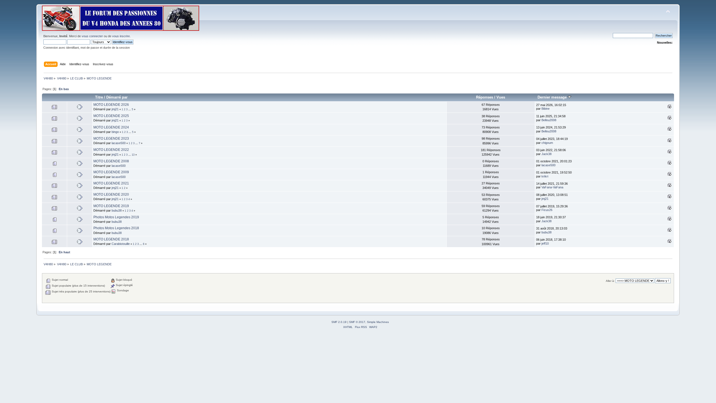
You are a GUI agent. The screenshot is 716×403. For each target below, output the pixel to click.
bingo (115, 131)
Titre (99, 97)
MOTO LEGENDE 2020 (111, 194)
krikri (544, 176)
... (130, 109)
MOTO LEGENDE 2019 (111, 206)
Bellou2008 (548, 120)
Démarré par (117, 97)
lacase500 (119, 143)
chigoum (547, 142)
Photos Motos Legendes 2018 (116, 228)
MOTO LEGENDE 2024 (111, 127)
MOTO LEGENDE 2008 (111, 161)
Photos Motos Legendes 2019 (116, 217)
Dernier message (553, 97)
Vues (500, 97)
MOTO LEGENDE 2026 (111, 105)
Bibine (545, 108)
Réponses (484, 97)
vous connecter (92, 36)
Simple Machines (378, 322)
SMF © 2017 (357, 322)
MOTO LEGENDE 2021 (111, 183)
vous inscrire (121, 36)
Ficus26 (546, 210)
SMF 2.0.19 (339, 322)
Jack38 (546, 154)
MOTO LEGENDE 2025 (111, 116)
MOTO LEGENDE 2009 (111, 172)
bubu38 (117, 210)
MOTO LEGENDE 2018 (111, 239)
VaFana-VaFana (552, 187)
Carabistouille (121, 243)
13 (133, 154)
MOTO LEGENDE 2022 (111, 150)
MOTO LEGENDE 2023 (111, 138)
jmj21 (115, 109)
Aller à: (610, 280)
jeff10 (545, 243)
